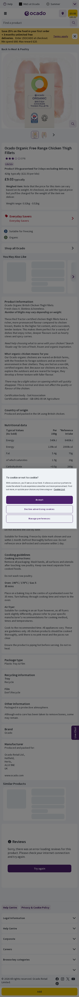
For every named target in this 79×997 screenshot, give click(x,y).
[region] (39, 498)
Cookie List (59, 489)
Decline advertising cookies (39, 509)
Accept (39, 499)
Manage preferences (39, 518)
